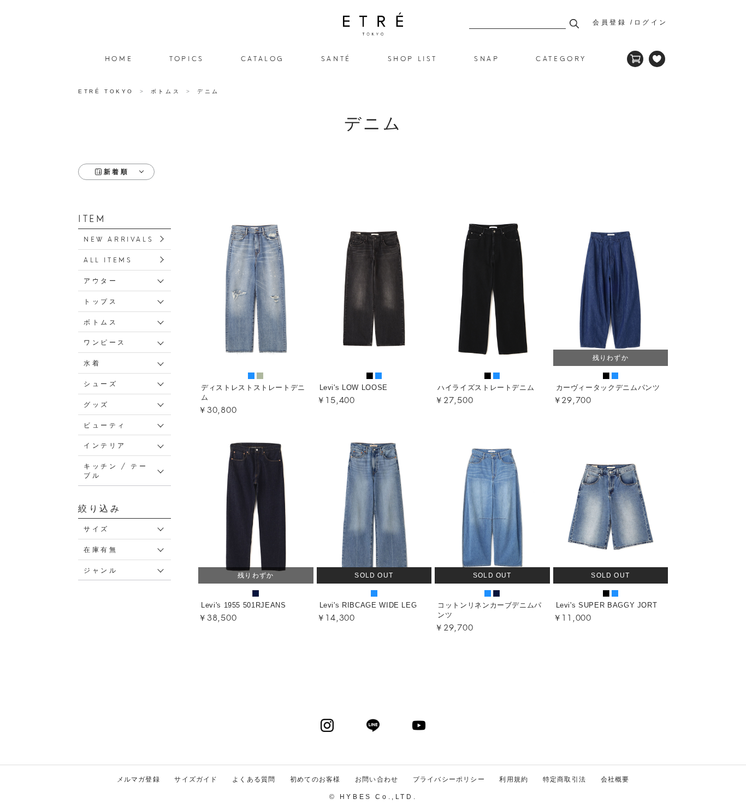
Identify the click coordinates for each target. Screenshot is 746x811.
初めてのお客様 (315, 779)
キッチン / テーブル (115, 470)
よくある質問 (253, 779)
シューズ (100, 383)
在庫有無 (100, 549)
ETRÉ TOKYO (108, 91)
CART (635, 59)
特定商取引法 (564, 779)
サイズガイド (195, 779)
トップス (100, 301)
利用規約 (513, 779)
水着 (92, 362)
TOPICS (186, 58)
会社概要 (615, 779)
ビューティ (105, 424)
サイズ (96, 528)
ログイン (651, 22)
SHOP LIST (412, 58)
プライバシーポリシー (449, 779)
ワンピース (105, 342)
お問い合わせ (376, 779)
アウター (100, 280)
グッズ (96, 404)
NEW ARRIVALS (118, 238)
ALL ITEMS (108, 259)
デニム (373, 24)
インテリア (105, 445)
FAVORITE (657, 59)
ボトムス (100, 321)
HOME (119, 58)
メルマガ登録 (138, 779)
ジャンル (100, 569)
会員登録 (609, 22)
